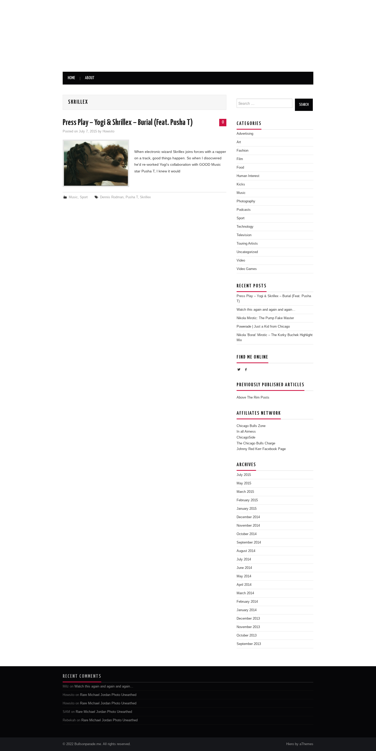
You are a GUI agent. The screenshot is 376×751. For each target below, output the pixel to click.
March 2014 (245, 593)
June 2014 (244, 568)
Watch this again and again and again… (266, 309)
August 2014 (246, 551)
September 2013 (249, 644)
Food (240, 167)
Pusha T (132, 197)
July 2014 (244, 559)
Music (73, 197)
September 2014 (249, 542)
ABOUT (89, 78)
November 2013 (248, 627)
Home (71, 78)
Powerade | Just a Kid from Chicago (263, 326)
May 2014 (244, 576)
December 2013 (248, 618)
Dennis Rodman (112, 197)
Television (244, 235)
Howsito (108, 131)
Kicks (241, 184)
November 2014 (248, 525)
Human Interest (248, 176)
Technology (245, 226)
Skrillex (145, 197)
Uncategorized (247, 252)
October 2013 (247, 635)
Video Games (247, 269)
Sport (84, 197)
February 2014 (247, 601)
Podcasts (244, 210)
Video (241, 260)
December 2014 (248, 517)
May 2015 (244, 483)
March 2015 (245, 492)
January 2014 (247, 610)
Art (239, 142)
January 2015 (247, 508)
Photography (246, 201)
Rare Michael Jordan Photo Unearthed (108, 695)
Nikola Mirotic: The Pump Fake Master (265, 318)
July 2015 (244, 475)
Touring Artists (247, 243)
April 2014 (244, 585)
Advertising (245, 133)
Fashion (242, 150)
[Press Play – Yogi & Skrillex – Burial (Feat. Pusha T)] (96, 163)
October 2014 (247, 534)
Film (240, 159)
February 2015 (247, 500)
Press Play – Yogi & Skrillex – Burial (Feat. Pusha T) (128, 123)
